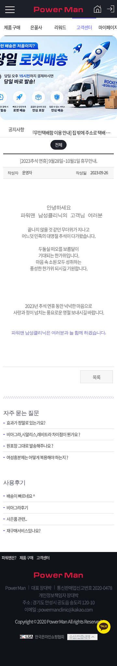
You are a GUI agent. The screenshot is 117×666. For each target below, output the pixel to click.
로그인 (110, 9)
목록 (96, 377)
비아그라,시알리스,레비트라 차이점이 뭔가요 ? (43, 434)
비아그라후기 (17, 508)
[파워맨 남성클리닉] (58, 575)
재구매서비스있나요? (23, 531)
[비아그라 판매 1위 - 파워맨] (58, 9)
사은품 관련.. (16, 519)
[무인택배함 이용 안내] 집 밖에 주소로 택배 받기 (71, 129)
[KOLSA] (27, 636)
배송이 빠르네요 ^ (20, 496)
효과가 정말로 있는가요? (25, 423)
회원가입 (97, 9)
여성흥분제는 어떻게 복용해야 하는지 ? (37, 457)
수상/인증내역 (79, 637)
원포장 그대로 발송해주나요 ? (29, 446)
